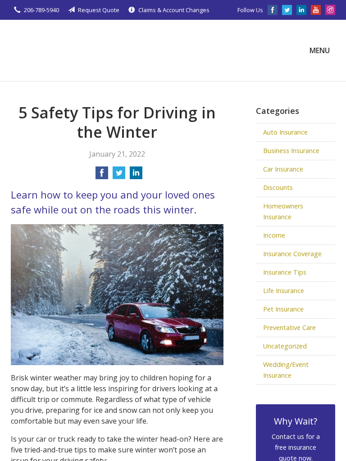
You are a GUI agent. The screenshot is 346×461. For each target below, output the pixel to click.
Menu (320, 50)
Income (274, 235)
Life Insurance (283, 290)
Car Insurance (283, 169)
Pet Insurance (283, 309)
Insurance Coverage (292, 253)
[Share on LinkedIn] (136, 176)
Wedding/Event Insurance (286, 370)
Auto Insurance (285, 132)
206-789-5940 (41, 10)
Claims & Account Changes (173, 10)
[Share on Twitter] (119, 176)
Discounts (278, 187)
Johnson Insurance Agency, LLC (78, 50)
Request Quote (98, 10)
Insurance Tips (284, 272)
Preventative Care (289, 327)
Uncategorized (285, 346)
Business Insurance (291, 150)
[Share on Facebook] (102, 176)
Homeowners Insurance (283, 211)
